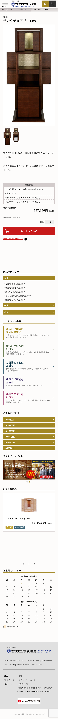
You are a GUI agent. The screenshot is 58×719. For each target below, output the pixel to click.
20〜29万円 (9, 431)
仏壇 (6, 278)
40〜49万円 (9, 442)
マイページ (22, 680)
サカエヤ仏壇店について (13, 660)
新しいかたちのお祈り (15, 291)
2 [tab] (29, 482)
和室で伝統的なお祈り (15, 287)
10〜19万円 (9, 425)
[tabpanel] (29, 470)
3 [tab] (34, 564)
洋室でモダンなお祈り (15, 299)
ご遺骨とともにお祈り (15, 283)
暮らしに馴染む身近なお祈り (18, 295)
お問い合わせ (9, 664)
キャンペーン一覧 (33, 660)
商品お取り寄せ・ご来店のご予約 (29, 664)
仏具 (6, 305)
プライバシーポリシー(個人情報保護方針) (34, 691)
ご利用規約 (48, 687)
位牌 (6, 312)
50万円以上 (9, 448)
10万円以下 (9, 419)
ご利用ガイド (23, 684)
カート (32, 680)
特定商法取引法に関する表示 (29, 687)
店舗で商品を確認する (13, 238)
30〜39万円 (9, 436)
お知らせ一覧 (47, 660)
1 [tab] (27, 482)
